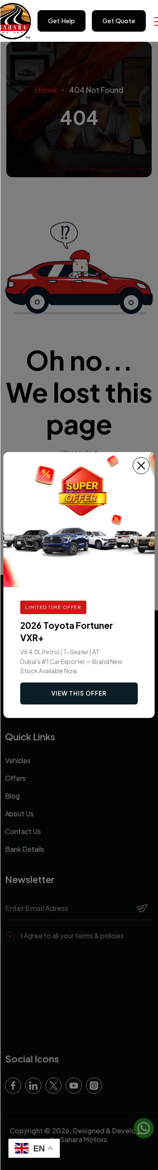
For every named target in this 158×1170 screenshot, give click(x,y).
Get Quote (118, 20)
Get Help (61, 20)
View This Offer (79, 693)
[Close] (141, 465)
